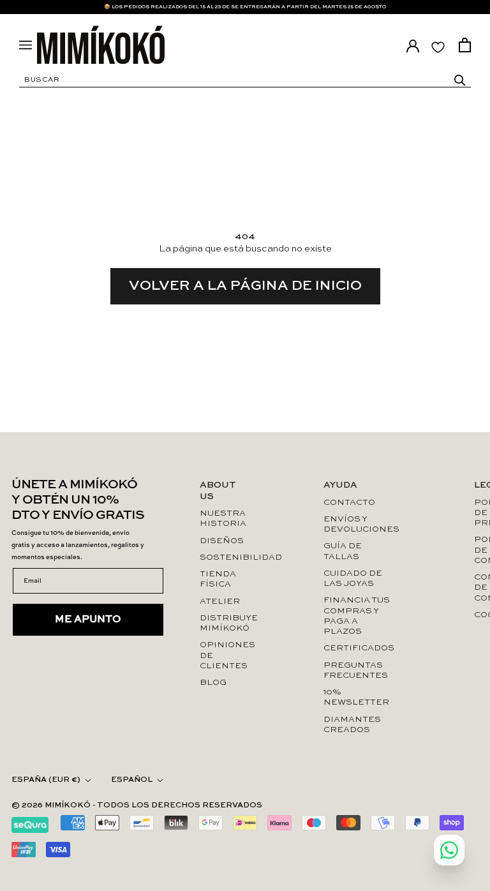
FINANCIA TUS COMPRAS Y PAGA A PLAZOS (356, 616)
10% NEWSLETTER (356, 697)
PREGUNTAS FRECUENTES (355, 670)
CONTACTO (349, 502)
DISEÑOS (220, 541)
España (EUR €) (45, 780)
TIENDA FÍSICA (218, 579)
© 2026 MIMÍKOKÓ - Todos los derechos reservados (136, 805)
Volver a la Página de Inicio (245, 286)
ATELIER (220, 601)
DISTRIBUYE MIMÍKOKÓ (220, 623)
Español (131, 780)
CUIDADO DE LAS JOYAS (352, 578)
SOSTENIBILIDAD (220, 557)
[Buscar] (460, 80)
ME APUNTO (88, 620)
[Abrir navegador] (25, 45)
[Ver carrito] (465, 45)
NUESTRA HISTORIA (220, 518)
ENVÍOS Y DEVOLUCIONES (357, 524)
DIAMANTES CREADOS (352, 724)
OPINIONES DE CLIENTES (220, 655)
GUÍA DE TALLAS (342, 551)
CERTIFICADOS (357, 648)
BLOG (213, 682)
